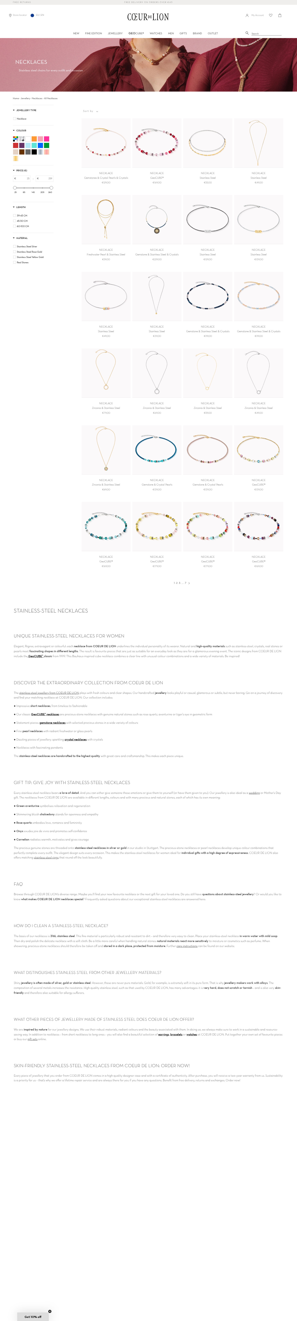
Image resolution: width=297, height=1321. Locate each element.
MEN (171, 33)
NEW (76, 33)
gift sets (32, 1039)
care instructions (187, 946)
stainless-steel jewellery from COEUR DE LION (49, 693)
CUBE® (136, 33)
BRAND (197, 33)
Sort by (88, 111)
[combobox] (266, 33)
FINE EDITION (93, 33)
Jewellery (25, 98)
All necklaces (51, 98)
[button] (33, 1316)
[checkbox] (34, 119)
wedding (254, 793)
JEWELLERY (115, 33)
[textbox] (23, 179)
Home (16, 98)
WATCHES (156, 33)
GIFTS (183, 33)
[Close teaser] (50, 1311)
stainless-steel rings (46, 857)
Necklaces (37, 98)
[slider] (15, 187)
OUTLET (213, 33)
